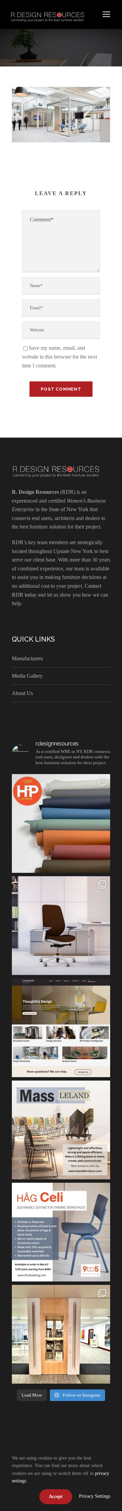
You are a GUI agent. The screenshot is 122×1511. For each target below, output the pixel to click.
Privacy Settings (94, 1496)
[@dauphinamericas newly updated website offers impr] (61, 1027)
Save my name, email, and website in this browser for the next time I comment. (59, 356)
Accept (56, 1496)
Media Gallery (27, 676)
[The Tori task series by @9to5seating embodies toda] (61, 925)
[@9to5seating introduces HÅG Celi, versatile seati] (61, 1232)
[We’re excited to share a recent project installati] (61, 1334)
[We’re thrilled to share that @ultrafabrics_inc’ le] (61, 823)
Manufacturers (27, 658)
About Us (22, 693)
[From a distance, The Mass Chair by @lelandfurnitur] (61, 1130)
